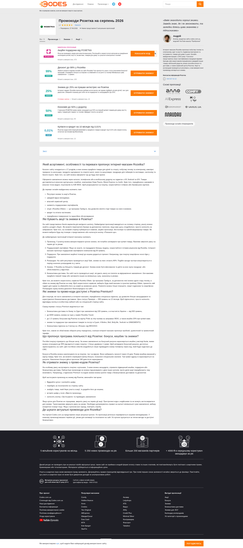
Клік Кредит (86, 526)
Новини (90, 4)
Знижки (67, 39)
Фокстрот (127, 523)
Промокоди (53, 39)
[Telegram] (114, 4)
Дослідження (78, 4)
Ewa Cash (85, 519)
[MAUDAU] (173, 114)
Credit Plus (127, 513)
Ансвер (126, 497)
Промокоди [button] (103, 4)
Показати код (142, 54)
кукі (57, 543)
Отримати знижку (144, 73)
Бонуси (168, 500)
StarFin (84, 529)
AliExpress (85, 513)
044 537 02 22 (172, 79)
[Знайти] (200, 4)
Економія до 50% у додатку (72, 107)
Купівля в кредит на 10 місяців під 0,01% (79, 126)
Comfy (83, 497)
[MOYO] (193, 99)
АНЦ (125, 510)
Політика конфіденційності (50, 513)
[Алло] (173, 91)
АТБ (124, 504)
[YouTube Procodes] (120, 4)
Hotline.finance (87, 500)
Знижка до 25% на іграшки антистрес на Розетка (83, 87)
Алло (83, 504)
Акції (78, 39)
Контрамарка (128, 519)
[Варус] (193, 107)
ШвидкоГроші (86, 516)
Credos (84, 507)
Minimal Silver (128, 516)
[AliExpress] (173, 99)
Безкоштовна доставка (174, 507)
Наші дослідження (47, 504)
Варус (125, 507)
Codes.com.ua (45, 497)
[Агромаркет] (173, 107)
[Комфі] (193, 91)
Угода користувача (47, 516)
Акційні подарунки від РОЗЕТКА (75, 50)
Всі (41, 39)
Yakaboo (126, 526)
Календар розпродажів (174, 513)
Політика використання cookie (51, 510)
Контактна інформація (48, 507)
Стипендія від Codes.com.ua (51, 500)
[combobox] (180, 4)
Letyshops (127, 500)
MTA (83, 523)
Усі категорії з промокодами (176, 516)
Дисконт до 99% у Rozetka (71, 67)
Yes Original (86, 510)
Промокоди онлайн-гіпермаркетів (179, 124)
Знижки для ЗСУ (171, 510)
